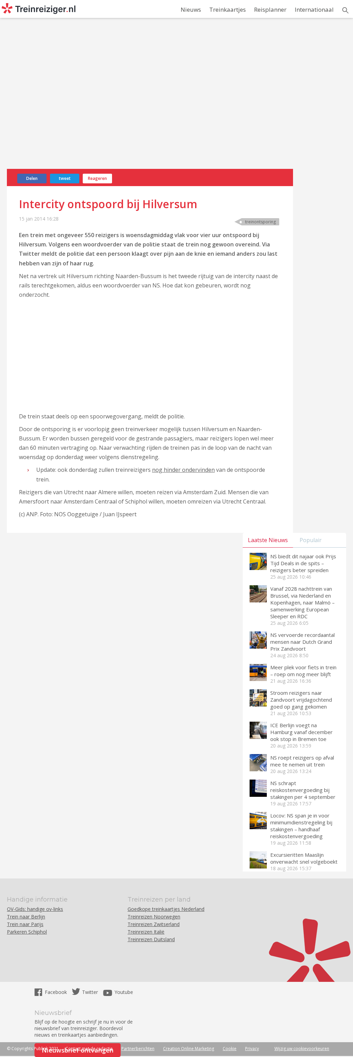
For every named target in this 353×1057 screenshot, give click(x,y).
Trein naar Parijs (25, 924)
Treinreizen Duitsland (151, 939)
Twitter (90, 992)
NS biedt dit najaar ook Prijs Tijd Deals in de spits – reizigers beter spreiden (303, 563)
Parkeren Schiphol (27, 931)
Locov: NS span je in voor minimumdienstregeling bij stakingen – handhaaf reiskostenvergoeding (301, 826)
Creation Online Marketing (188, 1048)
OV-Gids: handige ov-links (35, 909)
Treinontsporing (260, 222)
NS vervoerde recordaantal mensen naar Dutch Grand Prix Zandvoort (302, 641)
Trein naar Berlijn (26, 916)
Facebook (56, 992)
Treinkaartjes (227, 9)
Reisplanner (270, 9)
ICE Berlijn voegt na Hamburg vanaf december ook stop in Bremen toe (301, 732)
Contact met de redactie (89, 1048)
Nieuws (191, 9)
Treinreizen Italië (146, 931)
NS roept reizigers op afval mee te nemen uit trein (302, 761)
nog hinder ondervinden (183, 470)
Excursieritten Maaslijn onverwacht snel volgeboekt (303, 858)
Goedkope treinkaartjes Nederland (166, 909)
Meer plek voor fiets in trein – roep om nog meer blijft (303, 671)
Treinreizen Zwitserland (154, 924)
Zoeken (345, 10)
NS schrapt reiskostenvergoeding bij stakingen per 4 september (302, 790)
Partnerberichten (137, 1048)
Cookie (229, 1048)
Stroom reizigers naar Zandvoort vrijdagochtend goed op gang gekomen (301, 699)
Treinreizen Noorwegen (154, 916)
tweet (65, 178)
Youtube (123, 992)
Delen (32, 178)
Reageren (97, 178)
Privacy (252, 1048)
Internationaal (314, 9)
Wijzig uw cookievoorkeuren (301, 1048)
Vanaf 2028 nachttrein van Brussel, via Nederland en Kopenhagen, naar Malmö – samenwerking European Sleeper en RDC (302, 602)
